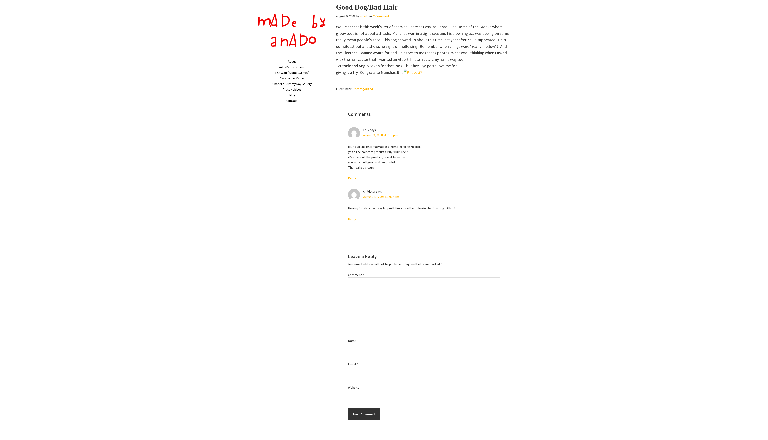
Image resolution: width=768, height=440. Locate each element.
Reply (352, 178)
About (292, 61)
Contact (292, 101)
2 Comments (382, 16)
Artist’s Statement (292, 67)
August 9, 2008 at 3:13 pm (380, 135)
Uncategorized (363, 89)
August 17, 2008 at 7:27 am (381, 197)
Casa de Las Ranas (292, 78)
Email (353, 364)
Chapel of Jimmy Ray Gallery (292, 84)
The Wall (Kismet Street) (292, 73)
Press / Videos (292, 89)
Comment (356, 275)
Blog (292, 95)
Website (353, 387)
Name (353, 341)
